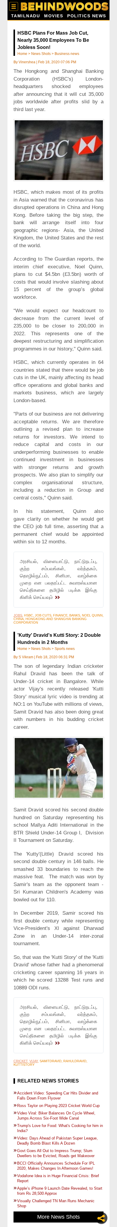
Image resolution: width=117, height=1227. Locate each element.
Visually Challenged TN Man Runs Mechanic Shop (55, 1203)
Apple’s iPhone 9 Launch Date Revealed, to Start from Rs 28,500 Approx (59, 1191)
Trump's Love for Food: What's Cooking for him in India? (60, 1128)
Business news (67, 54)
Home (22, 54)
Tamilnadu (25, 16)
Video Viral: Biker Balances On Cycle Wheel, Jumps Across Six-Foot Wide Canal (56, 1115)
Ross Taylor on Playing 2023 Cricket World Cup (58, 1105)
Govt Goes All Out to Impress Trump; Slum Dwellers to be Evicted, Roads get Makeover (55, 1153)
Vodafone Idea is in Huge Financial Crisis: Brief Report (58, 1178)
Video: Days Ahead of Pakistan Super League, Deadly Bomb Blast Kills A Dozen (57, 1140)
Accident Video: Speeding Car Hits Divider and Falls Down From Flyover (57, 1095)
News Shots (41, 54)
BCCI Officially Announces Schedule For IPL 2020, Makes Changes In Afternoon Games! (56, 1166)
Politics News (86, 16)
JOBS (18, 615)
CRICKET (21, 1061)
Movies (53, 16)
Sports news (65, 649)
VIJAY (33, 1061)
